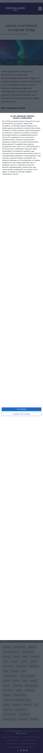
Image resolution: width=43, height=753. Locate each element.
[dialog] (21, 376)
